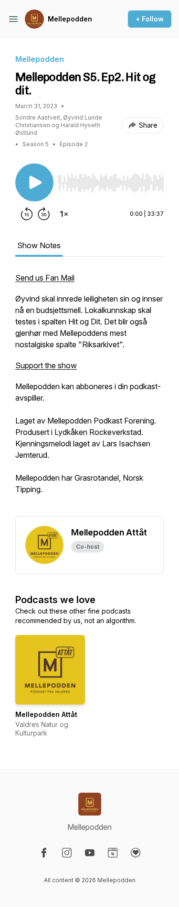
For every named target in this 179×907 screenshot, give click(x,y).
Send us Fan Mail (44, 277)
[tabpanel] (89, 394)
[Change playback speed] (64, 214)
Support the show (46, 365)
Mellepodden (70, 19)
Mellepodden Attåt (46, 714)
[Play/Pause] (34, 182)
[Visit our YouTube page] (90, 852)
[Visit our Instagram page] (67, 852)
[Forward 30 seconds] (44, 214)
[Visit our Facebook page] (44, 852)
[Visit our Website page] (112, 852)
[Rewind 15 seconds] (26, 214)
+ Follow (150, 19)
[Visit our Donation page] (135, 852)
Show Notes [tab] (39, 245)
